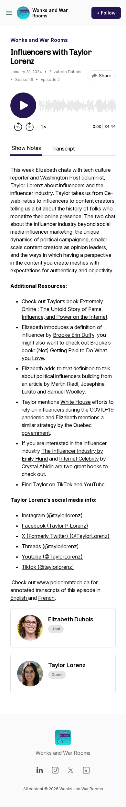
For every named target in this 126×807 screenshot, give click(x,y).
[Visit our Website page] (86, 770)
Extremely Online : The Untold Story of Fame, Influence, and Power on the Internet (64, 309)
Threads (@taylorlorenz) (50, 546)
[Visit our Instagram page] (55, 770)
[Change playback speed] (43, 126)
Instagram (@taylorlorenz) (52, 515)
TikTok (64, 484)
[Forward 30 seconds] (29, 126)
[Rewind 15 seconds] (18, 126)
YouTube (94, 484)
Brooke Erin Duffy (73, 335)
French (46, 598)
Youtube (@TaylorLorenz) (52, 556)
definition (85, 327)
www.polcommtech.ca (63, 582)
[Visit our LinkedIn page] (40, 770)
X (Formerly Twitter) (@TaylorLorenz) (66, 536)
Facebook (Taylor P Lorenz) (55, 525)
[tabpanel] (63, 387)
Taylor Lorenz (26, 185)
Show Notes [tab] (26, 148)
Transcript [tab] (63, 148)
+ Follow (106, 12)
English (19, 598)
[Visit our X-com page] (71, 770)
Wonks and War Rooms (50, 13)
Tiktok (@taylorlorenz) (48, 567)
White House (75, 402)
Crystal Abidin (38, 466)
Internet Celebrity (79, 458)
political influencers (59, 376)
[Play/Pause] (23, 105)
